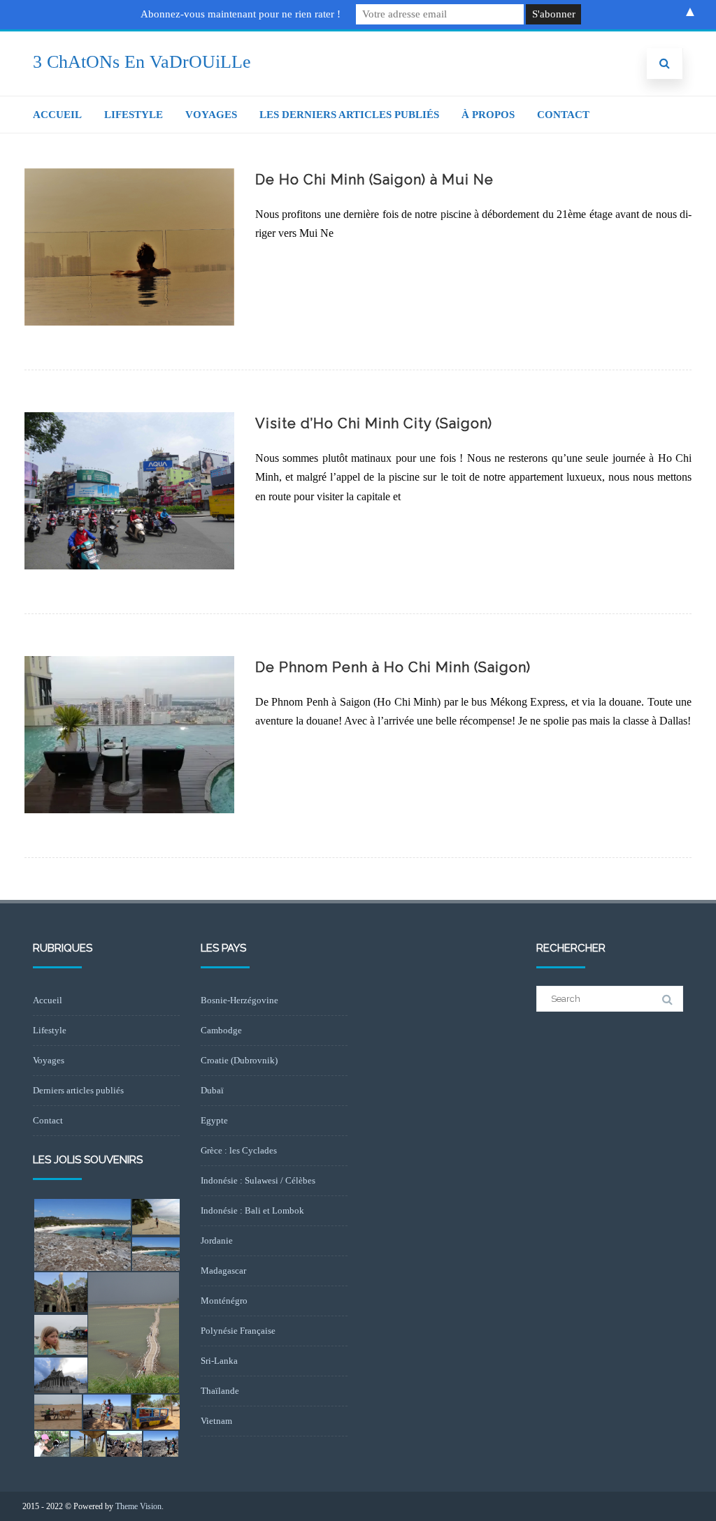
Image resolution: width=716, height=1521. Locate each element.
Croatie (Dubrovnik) (239, 1060)
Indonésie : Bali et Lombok (252, 1210)
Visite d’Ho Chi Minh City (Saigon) (373, 423)
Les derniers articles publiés (349, 114)
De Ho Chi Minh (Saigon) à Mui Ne (374, 179)
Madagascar (223, 1270)
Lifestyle (133, 114)
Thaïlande (220, 1390)
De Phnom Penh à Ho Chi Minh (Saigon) (393, 667)
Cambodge (221, 1030)
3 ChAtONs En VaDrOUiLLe (142, 62)
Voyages (211, 114)
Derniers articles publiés (78, 1090)
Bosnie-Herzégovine (239, 1000)
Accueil (57, 114)
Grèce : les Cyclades (239, 1150)
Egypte (214, 1120)
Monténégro (224, 1300)
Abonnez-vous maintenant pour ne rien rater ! (241, 14)
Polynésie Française (238, 1330)
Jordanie (217, 1240)
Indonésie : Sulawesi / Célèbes (258, 1180)
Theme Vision (138, 1506)
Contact (563, 114)
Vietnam (216, 1421)
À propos (488, 114)
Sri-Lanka (219, 1360)
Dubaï (212, 1090)
